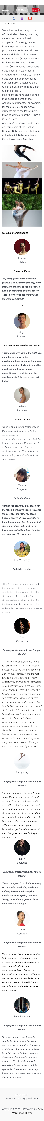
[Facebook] (14, 18)
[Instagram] (22, 18)
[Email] (30, 18)
